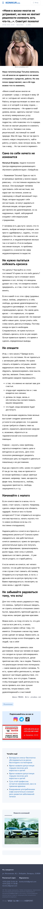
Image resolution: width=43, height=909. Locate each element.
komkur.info (14, 893)
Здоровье (19, 25)
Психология (7, 704)
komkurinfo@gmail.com (27, 882)
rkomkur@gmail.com (9, 886)
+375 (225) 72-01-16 (9, 882)
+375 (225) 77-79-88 (9, 884)
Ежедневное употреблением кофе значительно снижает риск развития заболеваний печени (22, 793)
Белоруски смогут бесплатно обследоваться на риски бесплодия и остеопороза (22, 760)
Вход (36, 3)
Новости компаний (21, 813)
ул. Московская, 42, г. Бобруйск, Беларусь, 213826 (21, 874)
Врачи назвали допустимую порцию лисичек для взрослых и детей (21, 768)
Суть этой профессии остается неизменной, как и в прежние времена (22, 783)
